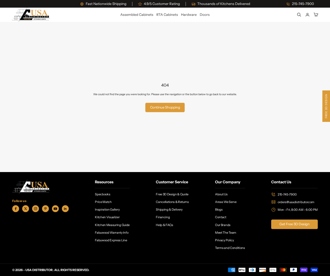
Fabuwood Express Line (111, 240)
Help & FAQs (164, 225)
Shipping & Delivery (169, 209)
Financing (163, 217)
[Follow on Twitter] (26, 209)
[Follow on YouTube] (55, 209)
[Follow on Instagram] (35, 209)
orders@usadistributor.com (296, 202)
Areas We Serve (226, 202)
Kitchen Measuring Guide (112, 225)
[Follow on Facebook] (16, 209)
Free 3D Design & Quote (172, 194)
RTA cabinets (167, 15)
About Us (221, 194)
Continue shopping (165, 107)
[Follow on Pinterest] (45, 209)
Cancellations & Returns (172, 202)
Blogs (218, 209)
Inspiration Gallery (107, 209)
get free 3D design (294, 224)
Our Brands (223, 225)
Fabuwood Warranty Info (111, 232)
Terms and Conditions (230, 248)
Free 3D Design (326, 106)
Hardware (189, 15)
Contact (220, 217)
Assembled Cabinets (136, 15)
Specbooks (102, 194)
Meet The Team (225, 232)
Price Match (103, 202)
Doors (205, 15)
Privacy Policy (224, 240)
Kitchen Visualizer (107, 217)
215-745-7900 (287, 194)
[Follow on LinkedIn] (65, 209)
